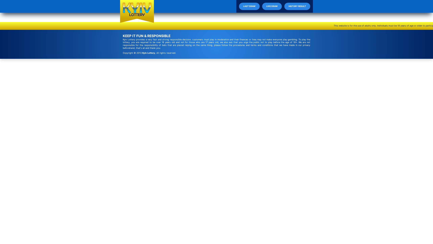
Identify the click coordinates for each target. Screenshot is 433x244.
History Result (297, 6)
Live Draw (272, 6)
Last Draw (249, 6)
